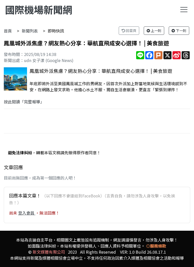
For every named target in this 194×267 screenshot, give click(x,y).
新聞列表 (30, 31)
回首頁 (130, 30)
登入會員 (26, 213)
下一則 (180, 30)
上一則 (155, 30)
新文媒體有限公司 (49, 252)
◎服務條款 (156, 246)
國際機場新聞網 (38, 9)
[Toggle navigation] (184, 9)
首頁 (8, 31)
